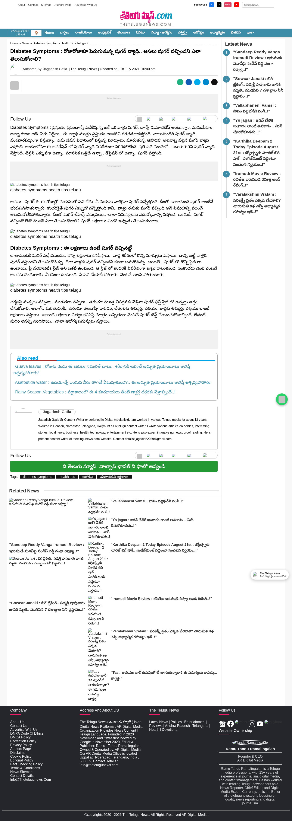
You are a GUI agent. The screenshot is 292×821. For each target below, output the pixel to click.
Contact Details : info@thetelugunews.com (30, 777)
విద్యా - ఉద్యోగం (161, 32)
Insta (227, 4)
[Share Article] (180, 82)
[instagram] (177, 118)
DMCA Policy (20, 737)
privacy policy (21, 745)
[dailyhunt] (273, 724)
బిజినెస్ (236, 32)
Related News (24, 490)
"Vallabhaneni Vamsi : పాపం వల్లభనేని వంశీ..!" (147, 501)
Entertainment (194, 722)
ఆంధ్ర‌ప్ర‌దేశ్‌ (104, 32)
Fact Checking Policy (26, 764)
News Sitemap (21, 772)
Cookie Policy (20, 756)
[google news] (139, 118)
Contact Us (18, 726)
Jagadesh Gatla (55, 69)
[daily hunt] (209, 118)
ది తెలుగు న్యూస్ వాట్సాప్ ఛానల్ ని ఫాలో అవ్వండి (114, 466)
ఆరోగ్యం (198, 32)
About (21, 4)
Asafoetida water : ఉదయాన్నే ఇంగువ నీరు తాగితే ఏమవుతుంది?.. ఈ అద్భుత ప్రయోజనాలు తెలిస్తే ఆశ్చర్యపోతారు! (112, 382)
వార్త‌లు (64, 32)
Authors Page (63, 4)
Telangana (200, 726)
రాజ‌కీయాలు (83, 32)
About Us (17, 722)
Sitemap (46, 4)
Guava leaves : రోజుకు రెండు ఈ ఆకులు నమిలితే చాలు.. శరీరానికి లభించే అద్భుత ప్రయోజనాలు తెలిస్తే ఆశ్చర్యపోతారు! (101, 369)
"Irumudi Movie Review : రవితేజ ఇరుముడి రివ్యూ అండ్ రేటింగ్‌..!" (161, 599)
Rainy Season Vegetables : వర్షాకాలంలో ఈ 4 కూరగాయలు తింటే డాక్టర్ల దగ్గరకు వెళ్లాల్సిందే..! (94, 392)
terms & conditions (25, 768)
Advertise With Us (86, 4)
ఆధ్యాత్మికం (217, 32)
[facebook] (151, 118)
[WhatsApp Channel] (282, 399)
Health (154, 729)
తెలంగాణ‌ (123, 32)
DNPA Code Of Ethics (26, 733)
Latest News (238, 44)
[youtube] (193, 118)
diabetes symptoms (37, 477)
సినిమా (140, 32)
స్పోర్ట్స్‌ (182, 32)
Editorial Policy (21, 760)
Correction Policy (23, 741)
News (25, 43)
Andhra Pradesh (177, 726)
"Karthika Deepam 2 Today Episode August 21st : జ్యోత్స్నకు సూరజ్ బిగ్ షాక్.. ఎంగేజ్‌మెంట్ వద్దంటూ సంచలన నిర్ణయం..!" (256, 153)
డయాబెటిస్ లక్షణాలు (114, 477)
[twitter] (163, 118)
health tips (67, 477)
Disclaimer (18, 752)
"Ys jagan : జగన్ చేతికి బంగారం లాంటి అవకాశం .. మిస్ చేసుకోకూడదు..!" (257, 126)
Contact (33, 4)
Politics (176, 722)
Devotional (170, 729)
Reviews (155, 726)
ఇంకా (250, 32)
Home (49, 33)
